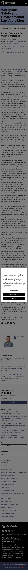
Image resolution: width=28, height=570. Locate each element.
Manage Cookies (14, 290)
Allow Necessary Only (14, 294)
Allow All (14, 298)
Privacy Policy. (7, 286)
